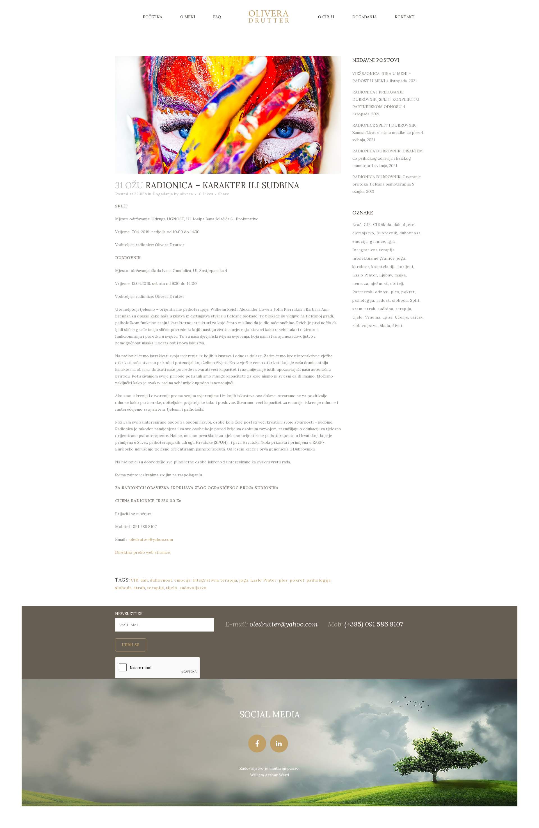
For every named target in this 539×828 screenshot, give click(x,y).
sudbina (385, 309)
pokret (297, 580)
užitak (416, 317)
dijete (408, 224)
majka (400, 275)
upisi (387, 317)
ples (283, 580)
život (397, 325)
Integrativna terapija (215, 580)
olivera (186, 193)
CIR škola (382, 224)
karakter (360, 266)
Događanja (162, 193)
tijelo (171, 587)
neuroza (360, 283)
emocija (182, 580)
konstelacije (383, 266)
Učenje (401, 317)
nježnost (379, 283)
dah (144, 580)
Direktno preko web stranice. (143, 552)
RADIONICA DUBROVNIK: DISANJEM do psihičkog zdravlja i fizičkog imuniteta (387, 158)
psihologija (319, 580)
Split (415, 300)
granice (377, 241)
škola (385, 325)
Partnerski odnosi (370, 292)
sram (357, 309)
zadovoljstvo (193, 587)
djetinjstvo (363, 233)
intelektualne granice (373, 258)
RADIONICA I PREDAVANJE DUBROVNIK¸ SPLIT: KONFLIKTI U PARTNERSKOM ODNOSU (385, 99)
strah (139, 587)
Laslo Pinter (263, 580)
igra (391, 241)
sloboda (123, 587)
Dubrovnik (386, 233)
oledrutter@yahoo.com (151, 539)
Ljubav (385, 275)
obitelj (396, 283)
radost (383, 300)
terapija (155, 587)
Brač (357, 224)
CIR (134, 580)
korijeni (405, 266)
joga (243, 580)
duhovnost (161, 580)
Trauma (372, 317)
